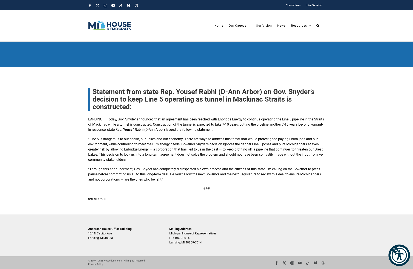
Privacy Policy (95, 264)
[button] (399, 255)
